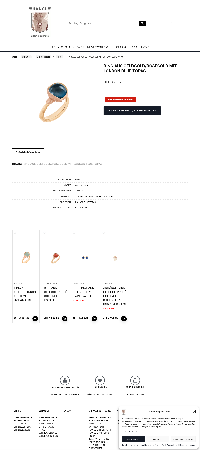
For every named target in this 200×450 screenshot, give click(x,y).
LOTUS (78, 179)
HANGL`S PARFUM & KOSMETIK (99, 434)
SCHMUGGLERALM (98, 420)
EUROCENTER (95, 448)
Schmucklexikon (48, 435)
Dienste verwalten (130, 432)
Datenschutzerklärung (175, 445)
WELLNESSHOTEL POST (100, 417)
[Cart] (171, 23)
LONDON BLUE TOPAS (85, 202)
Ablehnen (157, 439)
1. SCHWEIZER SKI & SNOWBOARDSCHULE (100, 440)
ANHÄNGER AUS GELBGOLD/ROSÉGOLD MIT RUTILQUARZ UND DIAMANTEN (114, 296)
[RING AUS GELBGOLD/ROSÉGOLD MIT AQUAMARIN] (26, 258)
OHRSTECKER (78, 283)
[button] (194, 411)
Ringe (42, 429)
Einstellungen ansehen (183, 439)
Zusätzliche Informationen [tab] (28, 152)
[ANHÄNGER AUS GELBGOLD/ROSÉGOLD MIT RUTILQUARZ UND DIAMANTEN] (114, 258)
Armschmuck (46, 423)
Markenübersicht (24, 417)
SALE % (67, 410)
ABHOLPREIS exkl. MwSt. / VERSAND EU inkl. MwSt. (132, 111)
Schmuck (26, 57)
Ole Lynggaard (43, 57)
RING (59, 57)
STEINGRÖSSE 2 (82, 208)
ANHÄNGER (107, 283)
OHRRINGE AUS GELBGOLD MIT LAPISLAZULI (83, 292)
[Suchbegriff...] (142, 23)
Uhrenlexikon (22, 429)
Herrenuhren (21, 420)
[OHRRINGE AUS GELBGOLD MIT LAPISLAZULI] (85, 258)
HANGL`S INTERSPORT (100, 429)
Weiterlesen (35, 318)
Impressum (190, 445)
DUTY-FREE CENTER (98, 445)
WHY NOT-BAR (96, 426)
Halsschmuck (46, 420)
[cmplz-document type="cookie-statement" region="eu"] (144, 445)
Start (14, 57)
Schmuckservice (48, 432)
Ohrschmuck (46, 426)
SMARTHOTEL (96, 423)
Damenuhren (21, 423)
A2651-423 (80, 191)
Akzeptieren (133, 439)
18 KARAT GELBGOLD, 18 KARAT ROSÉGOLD (95, 196)
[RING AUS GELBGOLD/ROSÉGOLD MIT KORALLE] (55, 258)
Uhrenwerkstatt (23, 426)
